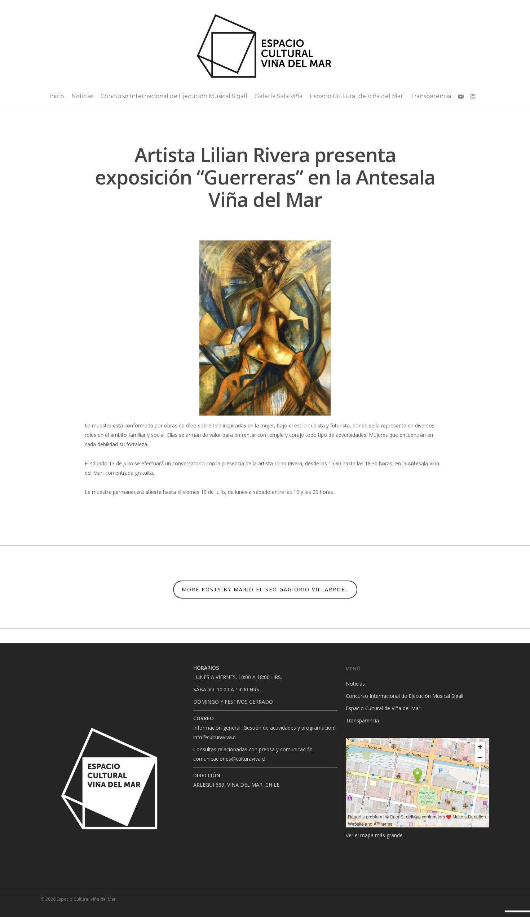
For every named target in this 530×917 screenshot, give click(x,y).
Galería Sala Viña (278, 96)
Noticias (82, 96)
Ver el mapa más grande (374, 835)
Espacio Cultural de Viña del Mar (356, 96)
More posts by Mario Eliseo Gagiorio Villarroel (265, 589)
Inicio (56, 96)
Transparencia (430, 96)
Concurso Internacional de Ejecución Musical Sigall (174, 96)
